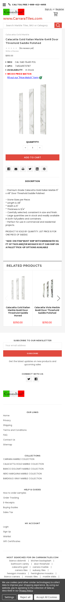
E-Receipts (9, 502)
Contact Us (9, 439)
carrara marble (41, 567)
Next (59, 298)
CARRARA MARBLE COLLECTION (18, 459)
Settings (9, 597)
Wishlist (7, 536)
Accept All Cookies (46, 597)
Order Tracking (11, 497)
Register (60, 9)
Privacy (7, 420)
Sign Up (7, 531)
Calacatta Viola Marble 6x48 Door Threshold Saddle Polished (47, 310)
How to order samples (14, 492)
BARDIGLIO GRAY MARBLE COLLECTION (22, 478)
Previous (6, 298)
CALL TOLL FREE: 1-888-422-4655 (29, 4)
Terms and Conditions (15, 430)
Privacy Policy (25, 590)
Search (58, 25)
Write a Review (12, 51)
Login (6, 526)
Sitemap (7, 444)
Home (6, 415)
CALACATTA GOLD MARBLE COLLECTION (23, 463)
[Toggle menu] (4, 4)
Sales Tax (8, 512)
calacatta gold (20, 567)
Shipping (7, 425)
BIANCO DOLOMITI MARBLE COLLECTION (23, 468)
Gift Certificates (11, 541)
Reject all (25, 597)
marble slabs (50, 576)
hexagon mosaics (16, 573)
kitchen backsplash (41, 560)
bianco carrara (12, 576)
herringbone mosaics (42, 573)
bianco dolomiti (17, 560)
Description (32, 181)
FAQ (5, 434)
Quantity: (32, 142)
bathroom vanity (20, 563)
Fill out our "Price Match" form (23, 77)
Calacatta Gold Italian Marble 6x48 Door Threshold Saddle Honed (18, 311)
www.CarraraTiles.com (22, 18)
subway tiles (39, 570)
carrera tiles (21, 570)
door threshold (42, 563)
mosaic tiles (31, 576)
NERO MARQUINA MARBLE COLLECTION (22, 473)
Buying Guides (10, 507)
